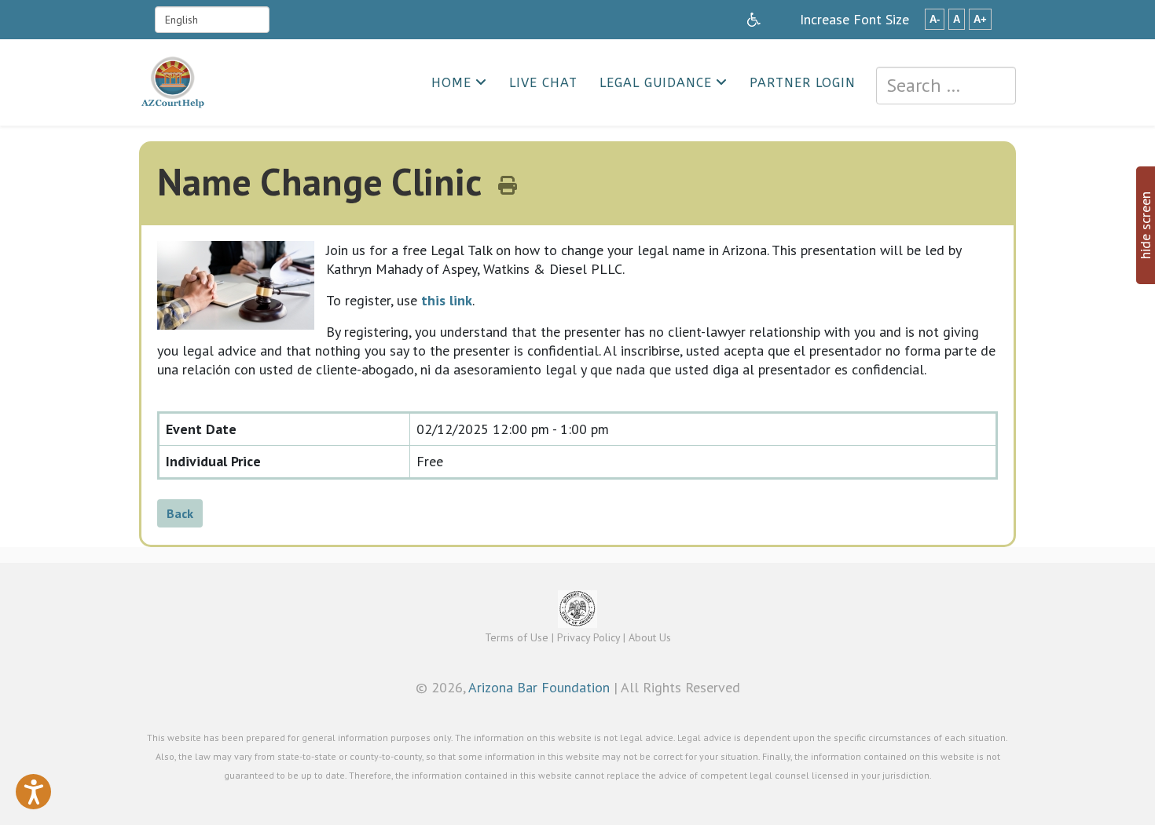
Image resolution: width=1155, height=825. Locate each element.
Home (451, 82)
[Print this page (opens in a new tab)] (507, 185)
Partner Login (803, 82)
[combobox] (946, 85)
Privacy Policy (588, 637)
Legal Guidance (656, 82)
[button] (33, 791)
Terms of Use (516, 637)
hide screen (1145, 225)
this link (446, 300)
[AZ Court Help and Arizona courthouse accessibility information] (754, 20)
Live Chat (543, 82)
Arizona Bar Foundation (539, 687)
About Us (650, 637)
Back (180, 513)
